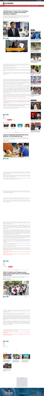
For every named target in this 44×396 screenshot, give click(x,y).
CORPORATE (19, 5)
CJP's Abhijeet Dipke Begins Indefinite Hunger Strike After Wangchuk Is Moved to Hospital (36, 74)
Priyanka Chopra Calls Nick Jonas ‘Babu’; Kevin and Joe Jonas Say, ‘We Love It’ (36, 110)
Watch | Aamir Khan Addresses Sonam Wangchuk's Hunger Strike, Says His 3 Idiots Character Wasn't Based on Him (35, 131)
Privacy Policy (11, 394)
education (6, 8)
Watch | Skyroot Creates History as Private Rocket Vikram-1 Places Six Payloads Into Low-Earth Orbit (35, 51)
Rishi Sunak (16, 37)
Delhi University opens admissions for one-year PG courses (7, 370)
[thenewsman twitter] (40, 0)
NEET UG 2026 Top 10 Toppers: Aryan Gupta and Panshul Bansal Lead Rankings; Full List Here (17, 295)
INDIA (10, 5)
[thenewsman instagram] (38, 0)
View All (28, 122)
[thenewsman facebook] (37, 0)
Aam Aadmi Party (5, 266)
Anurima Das (8, 278)
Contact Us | (8, 394)
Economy (14, 119)
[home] (3, 5)
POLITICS (7, 5)
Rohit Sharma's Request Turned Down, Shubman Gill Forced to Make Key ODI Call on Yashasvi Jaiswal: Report (35, 40)
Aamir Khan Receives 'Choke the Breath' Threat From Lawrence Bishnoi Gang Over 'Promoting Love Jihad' (36, 120)
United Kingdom (9, 119)
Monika (7, 140)
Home (3, 8)
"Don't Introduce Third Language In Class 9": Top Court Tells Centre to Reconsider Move (25, 361)
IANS (4, 19)
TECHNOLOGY (23, 5)
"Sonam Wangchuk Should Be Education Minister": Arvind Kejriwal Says (16, 157)
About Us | (6, 394)
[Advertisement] (25, 3)
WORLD (12, 5)
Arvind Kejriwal (10, 266)
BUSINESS (15, 5)
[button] (38, 5)
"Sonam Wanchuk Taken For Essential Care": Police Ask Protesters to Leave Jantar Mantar (35, 95)
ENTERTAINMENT (28, 5)
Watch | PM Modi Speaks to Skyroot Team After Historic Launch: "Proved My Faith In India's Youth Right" (36, 62)
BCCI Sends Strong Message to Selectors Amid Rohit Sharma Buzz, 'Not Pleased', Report (36, 85)
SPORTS (33, 5)
